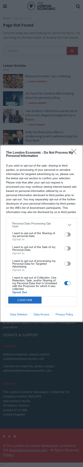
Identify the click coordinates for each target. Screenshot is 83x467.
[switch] (67, 234)
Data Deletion (18, 314)
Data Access (41, 314)
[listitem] (41, 225)
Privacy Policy (64, 314)
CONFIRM (25, 300)
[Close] (75, 153)
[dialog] (41, 233)
